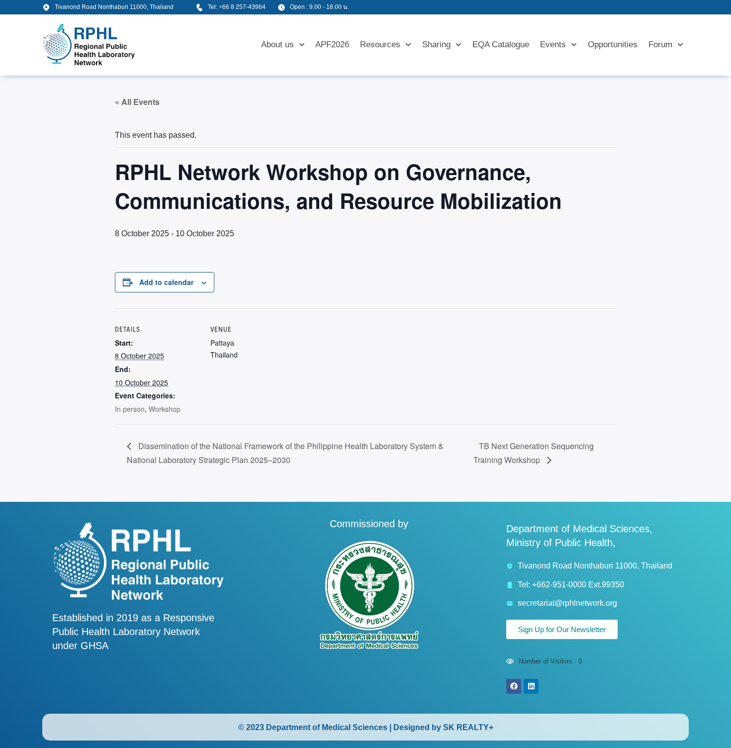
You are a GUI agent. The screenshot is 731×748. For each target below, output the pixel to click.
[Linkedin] (531, 686)
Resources (380, 44)
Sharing (436, 44)
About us (277, 44)
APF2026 (332, 44)
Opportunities (613, 44)
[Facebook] (513, 686)
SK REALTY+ (468, 727)
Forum (660, 44)
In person (130, 409)
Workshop (165, 409)
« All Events (137, 101)
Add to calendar (166, 282)
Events (553, 44)
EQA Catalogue (500, 44)
